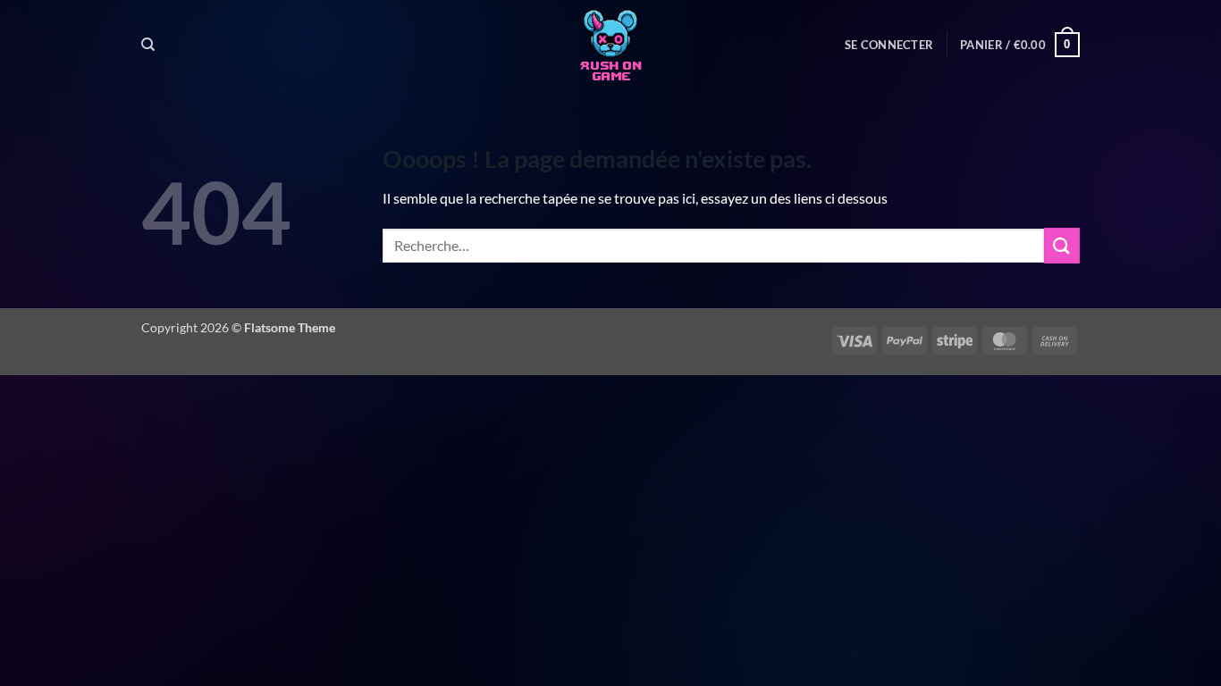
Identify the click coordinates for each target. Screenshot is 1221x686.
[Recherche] (148, 45)
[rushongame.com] (610, 44)
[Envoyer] (1062, 245)
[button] (889, 45)
